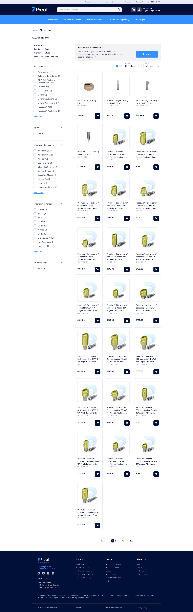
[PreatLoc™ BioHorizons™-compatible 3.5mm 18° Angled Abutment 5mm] (118, 238)
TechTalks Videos (112, 567)
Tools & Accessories (95, 20)
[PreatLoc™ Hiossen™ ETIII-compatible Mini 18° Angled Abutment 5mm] (88, 494)
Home (34, 30)
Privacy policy (141, 608)
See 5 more (39, 192)
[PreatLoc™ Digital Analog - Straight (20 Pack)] (147, 85)
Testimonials (141, 571)
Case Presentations (113, 578)
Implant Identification (113, 564)
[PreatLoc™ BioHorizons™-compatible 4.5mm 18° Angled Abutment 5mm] (147, 136)
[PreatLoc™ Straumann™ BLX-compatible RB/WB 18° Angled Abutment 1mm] (118, 392)
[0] (133, 9)
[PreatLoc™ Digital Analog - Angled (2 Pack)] (118, 85)
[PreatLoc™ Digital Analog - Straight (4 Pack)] (88, 136)
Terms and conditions (114, 608)
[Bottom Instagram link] (53, 573)
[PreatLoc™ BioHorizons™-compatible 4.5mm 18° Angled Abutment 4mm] (88, 187)
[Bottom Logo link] (43, 560)
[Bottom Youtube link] (39, 573)
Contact (139, 564)
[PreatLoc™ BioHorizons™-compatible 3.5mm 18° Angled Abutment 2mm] (118, 290)
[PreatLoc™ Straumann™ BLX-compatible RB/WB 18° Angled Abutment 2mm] (88, 392)
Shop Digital (140, 20)
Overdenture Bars (41, 49)
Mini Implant (39, 45)
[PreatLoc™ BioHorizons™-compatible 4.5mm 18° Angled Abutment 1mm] (88, 238)
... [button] (119, 541)
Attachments (53, 20)
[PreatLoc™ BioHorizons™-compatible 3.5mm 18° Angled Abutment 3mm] (88, 290)
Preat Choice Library (83, 578)
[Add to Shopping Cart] (97, 116)
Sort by (147, 63)
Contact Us (140, 2)
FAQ (107, 581)
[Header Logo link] (39, 9)
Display (127, 63)
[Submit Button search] (120, 9)
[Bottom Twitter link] (48, 573)
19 (123, 541)
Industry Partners (142, 574)
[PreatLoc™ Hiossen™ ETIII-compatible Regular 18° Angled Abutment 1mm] (147, 443)
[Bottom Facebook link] (43, 573)
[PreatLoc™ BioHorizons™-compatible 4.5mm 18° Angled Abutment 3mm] (118, 187)
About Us (139, 567)
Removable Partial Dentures (46, 57)
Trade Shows (111, 574)
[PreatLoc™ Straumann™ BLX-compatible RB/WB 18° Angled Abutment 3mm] (147, 341)
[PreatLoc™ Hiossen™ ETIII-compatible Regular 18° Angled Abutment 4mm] (88, 443)
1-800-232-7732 (155, 2)
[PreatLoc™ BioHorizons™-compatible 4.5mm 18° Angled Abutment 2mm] (147, 187)
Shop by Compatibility (119, 20)
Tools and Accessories (84, 571)
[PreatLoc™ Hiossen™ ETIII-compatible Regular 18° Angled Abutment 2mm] (118, 443)
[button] (48, 66)
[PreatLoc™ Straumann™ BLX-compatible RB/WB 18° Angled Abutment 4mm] (118, 341)
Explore (147, 54)
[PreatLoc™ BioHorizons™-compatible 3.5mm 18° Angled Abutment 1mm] (147, 290)
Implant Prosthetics (72, 20)
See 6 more (39, 116)
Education (109, 571)
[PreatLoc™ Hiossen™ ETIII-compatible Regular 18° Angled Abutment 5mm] (147, 392)
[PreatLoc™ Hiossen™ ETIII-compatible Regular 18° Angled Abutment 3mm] (118, 136)
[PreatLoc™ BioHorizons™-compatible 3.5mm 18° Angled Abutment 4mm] (147, 238)
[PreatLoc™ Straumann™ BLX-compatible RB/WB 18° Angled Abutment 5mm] (88, 341)
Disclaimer (79, 608)
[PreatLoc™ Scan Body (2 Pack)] (88, 85)
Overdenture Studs (42, 53)
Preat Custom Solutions (84, 574)
